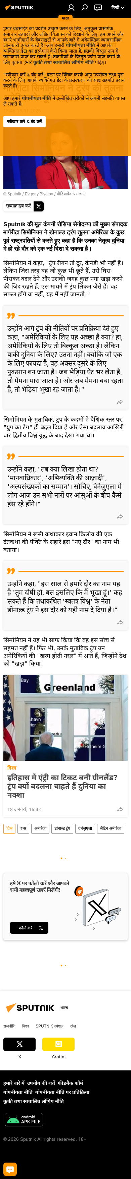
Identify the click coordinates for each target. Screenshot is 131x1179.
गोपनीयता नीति (80, 46)
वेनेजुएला (85, 828)
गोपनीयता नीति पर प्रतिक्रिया (62, 1093)
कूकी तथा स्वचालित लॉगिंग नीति (63, 63)
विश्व (11, 768)
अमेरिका (40, 828)
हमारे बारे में (14, 1083)
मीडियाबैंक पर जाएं (71, 194)
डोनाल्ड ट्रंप (62, 828)
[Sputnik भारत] (20, 10)
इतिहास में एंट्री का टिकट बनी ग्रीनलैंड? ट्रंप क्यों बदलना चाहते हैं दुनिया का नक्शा (62, 787)
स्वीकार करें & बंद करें (24, 121)
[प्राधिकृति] (71, 7)
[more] (120, 402)
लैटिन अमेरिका (110, 828)
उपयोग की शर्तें (41, 1083)
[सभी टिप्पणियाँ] (10, 1169)
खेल (73, 1026)
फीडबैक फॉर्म (70, 1083)
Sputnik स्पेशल (49, 1026)
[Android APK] (24, 1120)
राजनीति (9, 1026)
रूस (23, 828)
